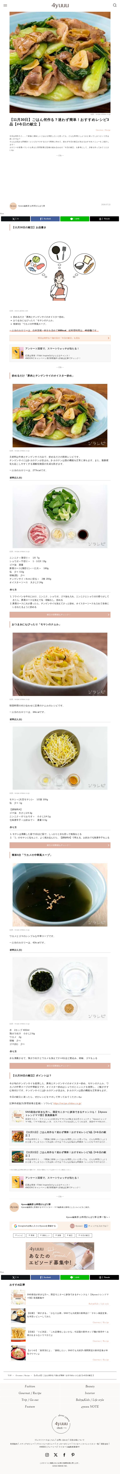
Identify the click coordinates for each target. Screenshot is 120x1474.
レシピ (20, 1235)
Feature (30, 1407)
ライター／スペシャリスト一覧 (86, 1444)
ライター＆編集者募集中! (69, 1447)
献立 (71, 1235)
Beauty (90, 1387)
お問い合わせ (62, 1440)
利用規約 (14, 1444)
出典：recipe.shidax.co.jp (100, 114)
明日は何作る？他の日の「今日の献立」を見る (59, 338)
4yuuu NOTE (90, 1407)
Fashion (30, 1387)
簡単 (32, 1235)
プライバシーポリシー (45, 1444)
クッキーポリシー (63, 1444)
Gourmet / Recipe (30, 1393)
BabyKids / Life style (90, 1400)
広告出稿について (77, 1440)
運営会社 (104, 1444)
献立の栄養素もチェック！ (59, 615)
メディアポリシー (26, 1444)
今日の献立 (85, 1235)
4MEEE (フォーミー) (48, 1447)
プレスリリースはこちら (45, 1440)
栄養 (59, 1235)
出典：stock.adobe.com (19, 311)
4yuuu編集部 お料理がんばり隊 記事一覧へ (87, 1217)
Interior (90, 1393)
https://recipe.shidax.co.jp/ (67, 1103)
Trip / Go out (30, 1400)
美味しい (46, 1235)
